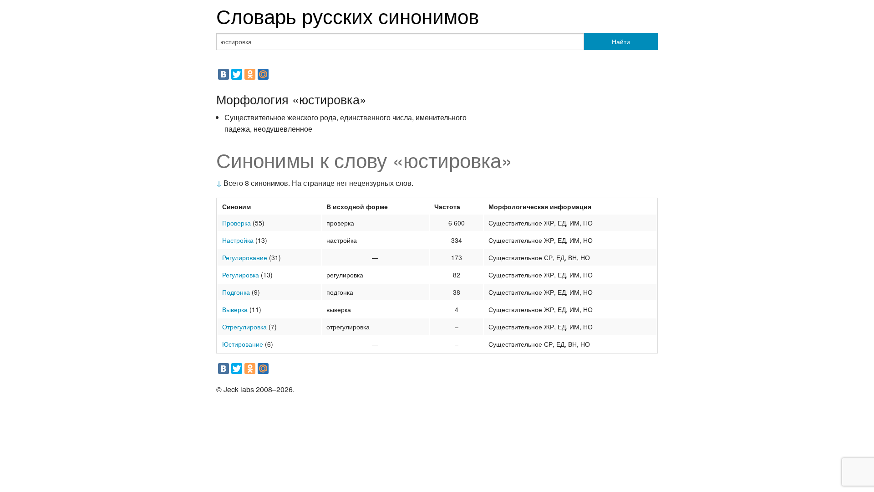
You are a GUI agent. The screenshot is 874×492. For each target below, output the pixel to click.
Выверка (235, 309)
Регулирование (244, 257)
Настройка (238, 240)
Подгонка (236, 292)
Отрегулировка (244, 326)
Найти (621, 41)
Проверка (236, 222)
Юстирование (242, 343)
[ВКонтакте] (223, 74)
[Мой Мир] (263, 74)
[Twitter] (236, 74)
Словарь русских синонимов (347, 15)
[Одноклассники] (249, 74)
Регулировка (240, 274)
